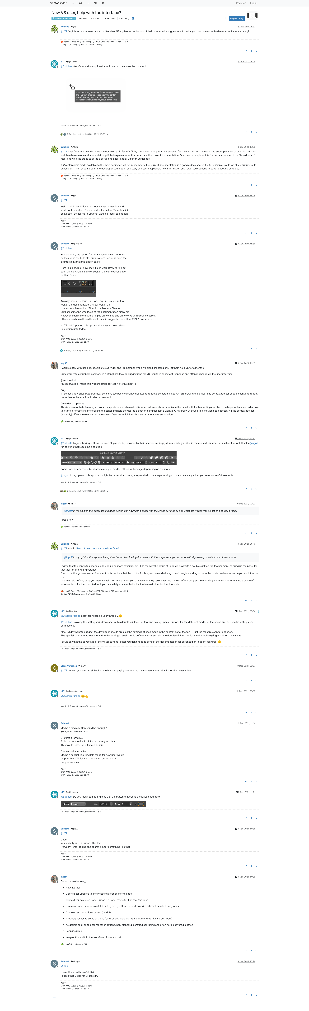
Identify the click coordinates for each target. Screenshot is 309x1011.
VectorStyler (58, 3)
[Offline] (56, 28)
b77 (63, 61)
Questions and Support (65, 18)
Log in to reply (236, 18)
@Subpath (73, 438)
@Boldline (72, 61)
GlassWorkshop (69, 666)
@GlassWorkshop (76, 691)
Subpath (65, 195)
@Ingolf (76, 961)
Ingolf (64, 363)
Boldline (65, 26)
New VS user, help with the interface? (97, 548)
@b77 (75, 26)
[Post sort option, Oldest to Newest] (225, 18)
